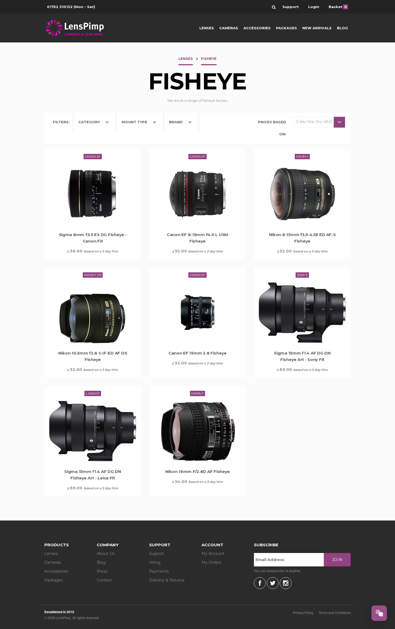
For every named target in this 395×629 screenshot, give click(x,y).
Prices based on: (272, 128)
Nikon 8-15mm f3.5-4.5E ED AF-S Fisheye (302, 238)
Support (156, 553)
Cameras (228, 28)
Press (102, 571)
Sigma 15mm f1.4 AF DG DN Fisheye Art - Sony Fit (302, 356)
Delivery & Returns (166, 580)
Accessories (257, 28)
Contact (104, 580)
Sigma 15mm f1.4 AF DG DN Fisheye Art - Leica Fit (92, 474)
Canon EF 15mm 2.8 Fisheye (197, 353)
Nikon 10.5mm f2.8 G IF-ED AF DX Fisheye (92, 356)
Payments (159, 571)
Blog (342, 28)
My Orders (211, 562)
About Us (105, 553)
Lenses (206, 28)
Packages (286, 28)
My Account (213, 553)
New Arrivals (317, 28)
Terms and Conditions (335, 612)
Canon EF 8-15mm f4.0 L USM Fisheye (197, 238)
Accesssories (56, 571)
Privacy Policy (303, 612)
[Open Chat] (379, 613)
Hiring (154, 562)
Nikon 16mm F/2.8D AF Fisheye (197, 471)
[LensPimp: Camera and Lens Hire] (78, 28)
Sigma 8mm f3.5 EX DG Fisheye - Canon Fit (93, 238)
